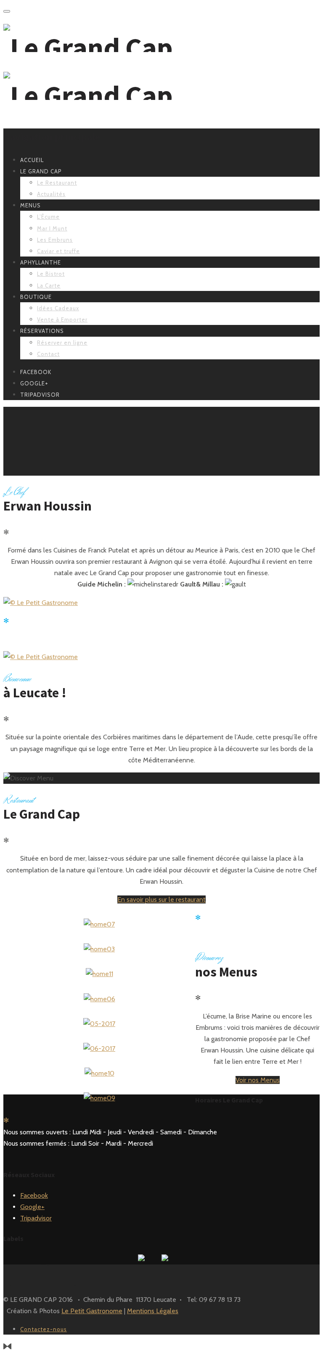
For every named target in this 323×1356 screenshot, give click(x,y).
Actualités (51, 194)
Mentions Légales (152, 1311)
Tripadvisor (36, 1218)
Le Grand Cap (41, 171)
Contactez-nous (43, 1329)
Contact (48, 354)
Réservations (42, 330)
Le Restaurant (57, 182)
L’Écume (48, 216)
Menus (30, 205)
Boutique (36, 296)
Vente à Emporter (62, 319)
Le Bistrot (51, 273)
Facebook (34, 1195)
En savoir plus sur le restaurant (161, 899)
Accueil (32, 160)
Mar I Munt (52, 228)
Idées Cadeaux (58, 308)
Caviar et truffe (58, 251)
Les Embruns (55, 239)
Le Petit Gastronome (91, 1311)
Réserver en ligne (62, 342)
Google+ (32, 1207)
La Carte (49, 285)
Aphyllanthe (40, 262)
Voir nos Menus (258, 1080)
